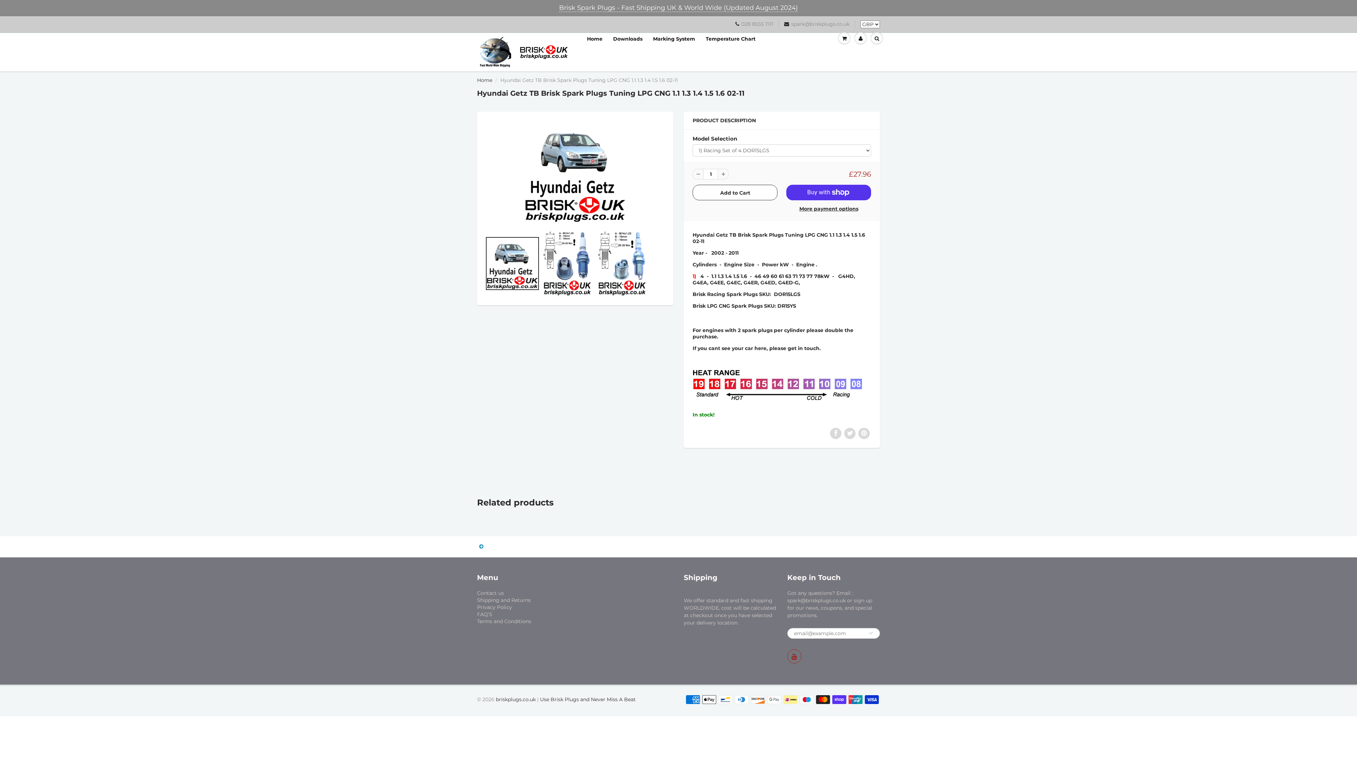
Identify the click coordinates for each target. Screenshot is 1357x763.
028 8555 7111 (757, 24)
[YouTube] (794, 656)
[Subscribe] (871, 633)
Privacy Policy (494, 607)
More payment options (828, 209)
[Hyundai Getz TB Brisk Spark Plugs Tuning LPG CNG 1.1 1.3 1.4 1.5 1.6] (575, 172)
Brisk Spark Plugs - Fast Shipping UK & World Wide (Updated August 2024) (678, 8)
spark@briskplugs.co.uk (820, 24)
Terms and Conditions (504, 621)
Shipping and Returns (504, 600)
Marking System (674, 39)
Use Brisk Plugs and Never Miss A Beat (588, 699)
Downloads (627, 39)
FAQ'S (484, 614)
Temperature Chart (731, 39)
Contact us (490, 593)
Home (595, 39)
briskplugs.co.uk (516, 699)
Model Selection (715, 138)
